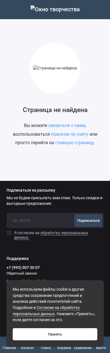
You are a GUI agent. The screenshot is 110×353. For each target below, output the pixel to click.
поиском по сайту (70, 134)
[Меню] (9, 9)
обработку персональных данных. (51, 235)
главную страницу (74, 142)
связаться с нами (66, 125)
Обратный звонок (21, 273)
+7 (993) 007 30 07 (23, 267)
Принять (55, 334)
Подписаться (88, 220)
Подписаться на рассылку (30, 190)
